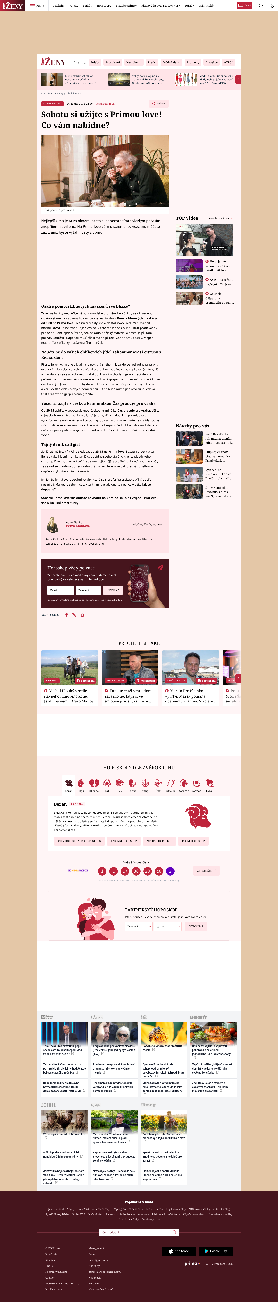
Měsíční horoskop (159, 841)
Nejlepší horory (101, 1209)
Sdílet (160, 105)
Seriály (87, 5)
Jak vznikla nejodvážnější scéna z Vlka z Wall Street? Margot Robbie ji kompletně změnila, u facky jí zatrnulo (63, 1177)
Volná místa (52, 1254)
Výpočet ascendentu (194, 1214)
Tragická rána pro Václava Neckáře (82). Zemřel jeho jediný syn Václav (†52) (114, 1050)
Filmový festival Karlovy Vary (160, 5)
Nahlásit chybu (54, 1289)
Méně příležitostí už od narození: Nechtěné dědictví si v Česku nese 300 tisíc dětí (82, 81)
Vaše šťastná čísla (136, 862)
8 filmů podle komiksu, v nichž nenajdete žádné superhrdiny (61, 1154)
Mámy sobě (206, 5)
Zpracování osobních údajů (105, 1271)
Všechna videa (219, 218)
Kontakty (94, 1266)
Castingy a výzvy (98, 1260)
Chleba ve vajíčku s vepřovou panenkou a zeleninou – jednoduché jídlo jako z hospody (211, 1050)
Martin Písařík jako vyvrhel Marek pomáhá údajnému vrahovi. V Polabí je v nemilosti (189, 698)
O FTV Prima (52, 1248)
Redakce (94, 1283)
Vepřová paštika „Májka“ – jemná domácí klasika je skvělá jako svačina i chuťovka (212, 1068)
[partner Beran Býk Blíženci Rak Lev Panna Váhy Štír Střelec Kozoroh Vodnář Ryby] (168, 926)
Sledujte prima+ (126, 5)
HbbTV (49, 1266)
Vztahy (73, 5)
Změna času (136, 1209)
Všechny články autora (147, 524)
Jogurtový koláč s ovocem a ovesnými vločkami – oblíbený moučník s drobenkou (210, 1087)
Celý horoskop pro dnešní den (79, 841)
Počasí (159, 1209)
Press (92, 1254)
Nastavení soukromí (101, 1289)
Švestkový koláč (151, 1219)
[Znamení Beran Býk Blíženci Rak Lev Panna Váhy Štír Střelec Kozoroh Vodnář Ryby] (88, 590)
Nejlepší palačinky (128, 1219)
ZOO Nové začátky (199, 1209)
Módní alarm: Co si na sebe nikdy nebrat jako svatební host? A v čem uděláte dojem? (216, 81)
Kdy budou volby (176, 1209)
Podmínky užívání (56, 1271)
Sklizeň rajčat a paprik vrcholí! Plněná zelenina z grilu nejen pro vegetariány (162, 1175)
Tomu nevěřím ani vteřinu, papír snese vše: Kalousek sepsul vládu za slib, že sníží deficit (63, 1050)
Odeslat (113, 590)
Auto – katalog (221, 1209)
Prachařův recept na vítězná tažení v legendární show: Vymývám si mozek (114, 1068)
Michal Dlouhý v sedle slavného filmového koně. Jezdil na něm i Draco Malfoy (69, 695)
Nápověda (95, 1277)
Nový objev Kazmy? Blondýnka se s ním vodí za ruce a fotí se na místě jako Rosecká (114, 1175)
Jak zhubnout (56, 1209)
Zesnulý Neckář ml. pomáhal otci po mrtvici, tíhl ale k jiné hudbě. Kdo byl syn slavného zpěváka (64, 1068)
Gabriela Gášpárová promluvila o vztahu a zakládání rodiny (219, 300)
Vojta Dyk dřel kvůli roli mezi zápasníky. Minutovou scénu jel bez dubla (219, 438)
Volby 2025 (78, 1214)
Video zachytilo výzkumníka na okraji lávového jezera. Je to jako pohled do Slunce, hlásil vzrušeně (163, 1087)
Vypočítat (196, 926)
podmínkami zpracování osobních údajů (102, 599)
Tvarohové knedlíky (221, 1214)
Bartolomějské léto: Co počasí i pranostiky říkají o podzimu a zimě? (164, 1136)
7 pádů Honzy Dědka (58, 1214)
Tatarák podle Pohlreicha (120, 1214)
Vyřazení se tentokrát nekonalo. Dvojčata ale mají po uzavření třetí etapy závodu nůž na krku (219, 474)
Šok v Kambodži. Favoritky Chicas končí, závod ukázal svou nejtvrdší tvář (218, 492)
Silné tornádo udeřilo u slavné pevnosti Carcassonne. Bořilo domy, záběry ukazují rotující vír (62, 1087)
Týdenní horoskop (124, 841)
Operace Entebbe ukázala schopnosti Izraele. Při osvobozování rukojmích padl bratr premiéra (163, 1070)
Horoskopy (104, 5)
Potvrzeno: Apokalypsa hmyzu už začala (162, 1048)
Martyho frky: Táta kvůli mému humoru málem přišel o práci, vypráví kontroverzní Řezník (111, 1138)
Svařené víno (95, 1214)
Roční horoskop (193, 841)
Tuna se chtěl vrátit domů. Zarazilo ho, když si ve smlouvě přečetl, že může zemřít (130, 698)
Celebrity (58, 5)
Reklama (50, 1260)
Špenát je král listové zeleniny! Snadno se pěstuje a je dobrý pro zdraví (162, 1156)
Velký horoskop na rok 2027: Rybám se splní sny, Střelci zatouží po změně (148, 79)
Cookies (50, 1277)
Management (96, 1248)
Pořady (189, 5)
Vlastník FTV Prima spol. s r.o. (62, 1283)
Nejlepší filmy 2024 (78, 1209)
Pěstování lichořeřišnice (166, 1214)
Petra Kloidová (105, 103)
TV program (120, 1209)
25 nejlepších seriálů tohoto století (64, 1134)
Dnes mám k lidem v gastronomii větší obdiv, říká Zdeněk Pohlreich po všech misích (113, 1087)
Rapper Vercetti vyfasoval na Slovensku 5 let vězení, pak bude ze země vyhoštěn (114, 1156)
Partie (149, 1209)
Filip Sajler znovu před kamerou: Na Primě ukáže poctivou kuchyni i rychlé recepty (218, 456)
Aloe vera (143, 1214)
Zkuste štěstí (206, 870)
